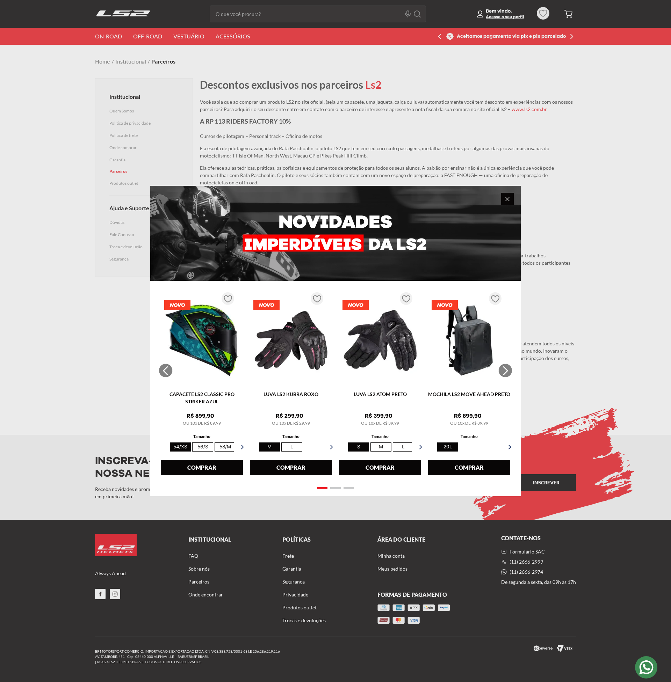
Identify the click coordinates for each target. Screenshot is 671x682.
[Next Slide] (505, 370)
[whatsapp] (646, 667)
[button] (322, 488)
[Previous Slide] (166, 370)
